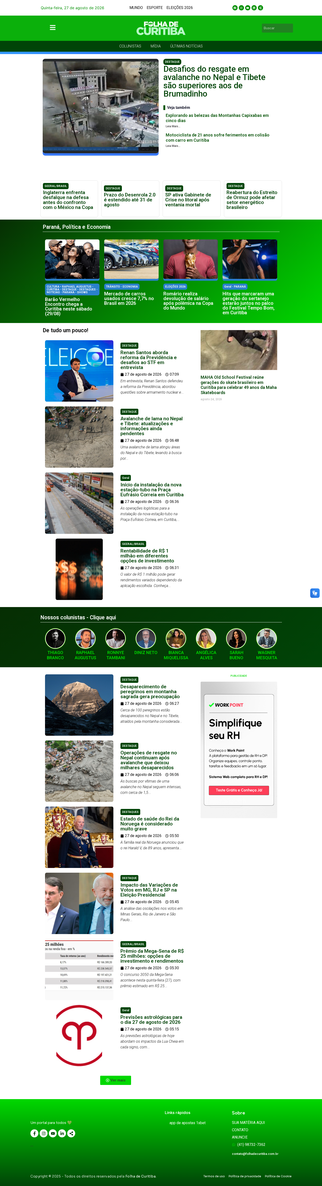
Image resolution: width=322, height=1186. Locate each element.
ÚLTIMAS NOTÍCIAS (186, 46)
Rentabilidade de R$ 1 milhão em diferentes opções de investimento (147, 556)
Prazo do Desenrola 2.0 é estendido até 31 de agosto (130, 200)
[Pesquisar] (290, 28)
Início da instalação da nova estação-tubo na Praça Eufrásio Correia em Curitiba (152, 489)
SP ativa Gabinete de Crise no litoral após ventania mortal (188, 200)
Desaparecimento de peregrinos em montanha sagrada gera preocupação (150, 691)
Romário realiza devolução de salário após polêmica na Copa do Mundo (188, 301)
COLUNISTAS (130, 46)
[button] (115, 1080)
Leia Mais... (173, 126)
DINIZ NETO (145, 652)
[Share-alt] (260, 7)
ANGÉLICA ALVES (206, 655)
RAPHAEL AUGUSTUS (85, 655)
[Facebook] (235, 7)
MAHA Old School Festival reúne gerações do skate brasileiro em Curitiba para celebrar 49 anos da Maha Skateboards (239, 385)
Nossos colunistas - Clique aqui (78, 617)
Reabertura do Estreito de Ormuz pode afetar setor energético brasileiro (252, 200)
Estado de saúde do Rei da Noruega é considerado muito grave (149, 824)
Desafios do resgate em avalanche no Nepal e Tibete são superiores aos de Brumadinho (214, 81)
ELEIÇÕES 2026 (179, 7)
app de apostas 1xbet (187, 1123)
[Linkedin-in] (62, 1133)
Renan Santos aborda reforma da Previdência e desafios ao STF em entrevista (148, 360)
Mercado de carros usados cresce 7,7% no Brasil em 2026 (129, 298)
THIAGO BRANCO (55, 655)
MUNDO (136, 7)
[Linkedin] (254, 7)
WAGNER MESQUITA (266, 655)
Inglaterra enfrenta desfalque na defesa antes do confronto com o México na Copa (68, 200)
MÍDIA (156, 46)
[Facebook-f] (34, 1133)
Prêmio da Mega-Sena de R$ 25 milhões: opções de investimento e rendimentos (152, 956)
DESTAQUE (172, 62)
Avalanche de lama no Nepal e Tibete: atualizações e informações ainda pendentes (151, 426)
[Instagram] (241, 7)
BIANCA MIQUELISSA (176, 655)
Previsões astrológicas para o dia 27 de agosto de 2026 (151, 1019)
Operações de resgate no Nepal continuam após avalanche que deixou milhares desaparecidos (148, 760)
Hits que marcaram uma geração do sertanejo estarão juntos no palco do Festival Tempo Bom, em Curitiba (249, 303)
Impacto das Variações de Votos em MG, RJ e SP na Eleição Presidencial (149, 890)
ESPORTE (155, 7)
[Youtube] (247, 7)
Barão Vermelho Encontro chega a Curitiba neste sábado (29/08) (68, 306)
